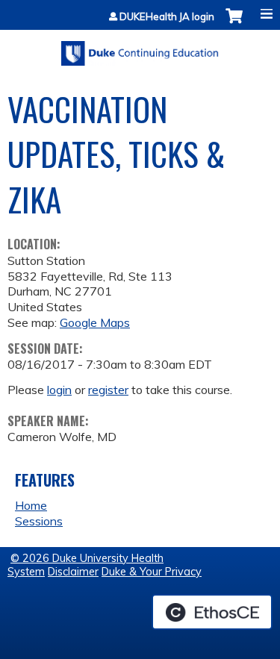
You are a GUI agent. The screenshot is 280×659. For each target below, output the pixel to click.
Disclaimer (73, 571)
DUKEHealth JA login (166, 17)
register (108, 389)
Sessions (39, 520)
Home (31, 505)
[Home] (140, 48)
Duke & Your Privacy (152, 571)
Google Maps (95, 322)
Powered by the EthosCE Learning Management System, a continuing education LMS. (212, 612)
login (59, 389)
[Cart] (234, 23)
